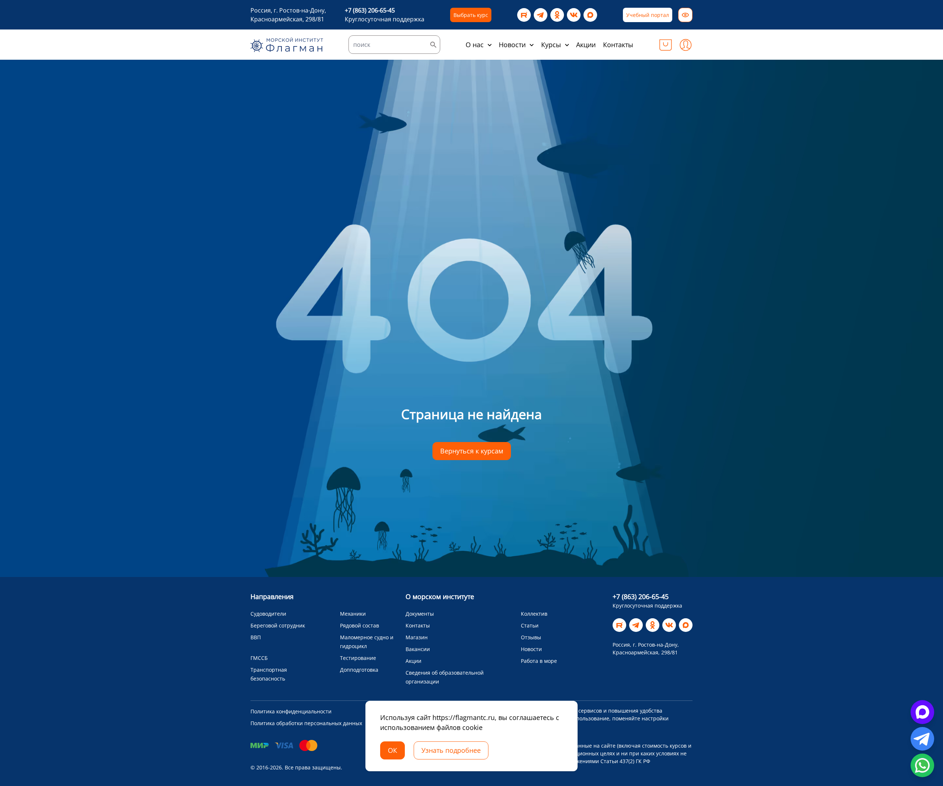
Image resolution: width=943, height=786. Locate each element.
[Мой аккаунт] (686, 45)
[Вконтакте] (574, 15)
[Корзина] (666, 45)
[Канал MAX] (590, 15)
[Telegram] (540, 15)
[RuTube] (524, 15)
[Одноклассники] (557, 15)
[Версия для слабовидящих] (685, 15)
